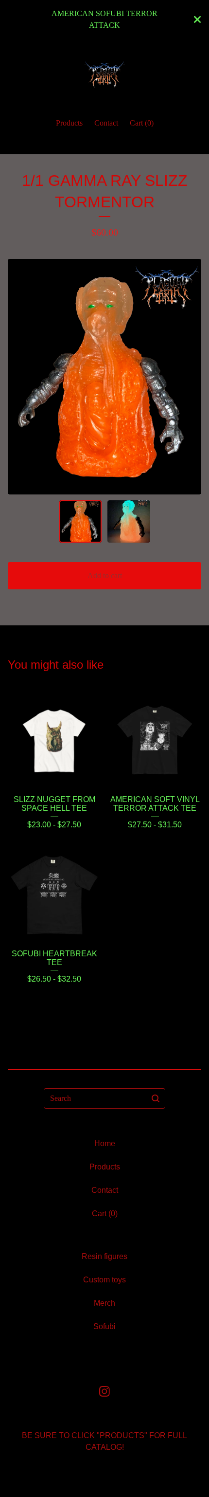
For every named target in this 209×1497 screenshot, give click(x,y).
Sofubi (104, 1326)
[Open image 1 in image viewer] (104, 376)
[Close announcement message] (197, 19)
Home (104, 1143)
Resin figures (104, 1256)
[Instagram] (104, 1391)
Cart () (142, 123)
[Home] (104, 74)
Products (69, 123)
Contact (106, 123)
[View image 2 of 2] (128, 521)
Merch (104, 1303)
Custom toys (104, 1280)
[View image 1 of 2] (80, 521)
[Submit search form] (155, 1098)
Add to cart (104, 575)
